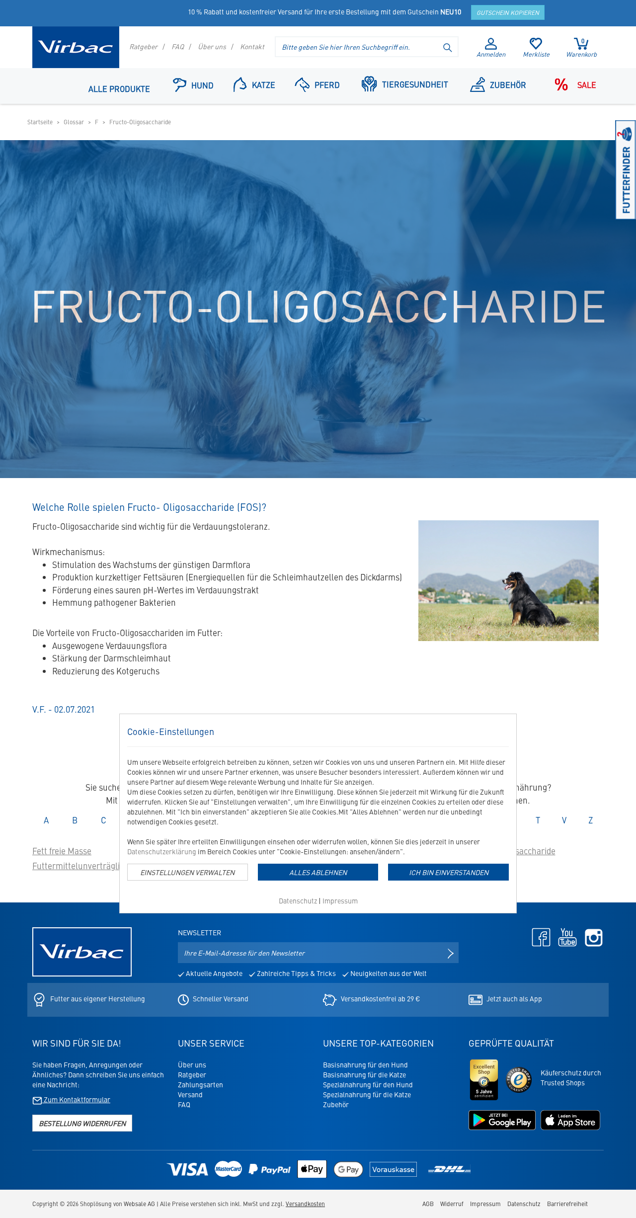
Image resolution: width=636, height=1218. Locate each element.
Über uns (212, 46)
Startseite (40, 122)
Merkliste (536, 54)
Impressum (340, 900)
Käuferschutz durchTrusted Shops (571, 1077)
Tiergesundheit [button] (415, 84)
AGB (428, 1204)
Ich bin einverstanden (448, 872)
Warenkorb (581, 48)
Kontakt (252, 46)
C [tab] (108, 820)
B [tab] (79, 820)
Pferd (327, 84)
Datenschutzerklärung (161, 851)
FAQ (177, 46)
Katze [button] (263, 84)
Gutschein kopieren (508, 12)
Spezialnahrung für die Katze (367, 1094)
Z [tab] (594, 820)
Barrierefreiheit (567, 1204)
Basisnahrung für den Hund (365, 1064)
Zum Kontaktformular (76, 1099)
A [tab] (50, 820)
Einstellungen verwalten (187, 872)
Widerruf (452, 1204)
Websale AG (139, 1204)
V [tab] (568, 820)
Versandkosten (305, 1204)
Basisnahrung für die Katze (364, 1074)
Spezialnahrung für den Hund (368, 1084)
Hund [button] (202, 85)
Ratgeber (143, 46)
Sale (586, 84)
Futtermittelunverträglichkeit (87, 866)
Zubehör (508, 84)
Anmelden (491, 54)
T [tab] (542, 820)
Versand (190, 1094)
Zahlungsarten (200, 1084)
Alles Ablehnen (318, 872)
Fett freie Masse (61, 851)
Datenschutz (298, 900)
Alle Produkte (119, 88)
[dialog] (318, 813)
